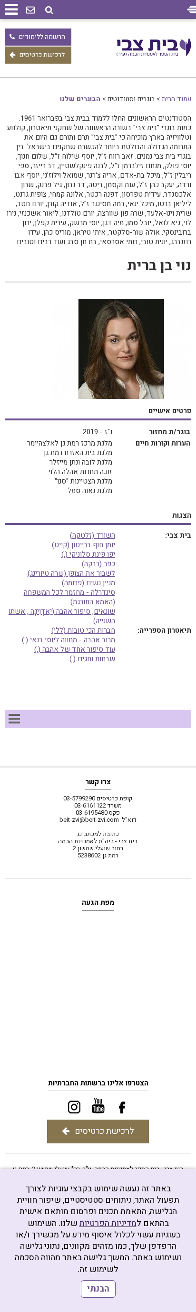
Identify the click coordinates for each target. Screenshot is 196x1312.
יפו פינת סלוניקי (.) (88, 554)
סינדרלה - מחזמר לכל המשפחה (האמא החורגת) (69, 597)
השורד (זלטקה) (92, 535)
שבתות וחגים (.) (92, 659)
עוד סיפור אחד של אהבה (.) (74, 649)
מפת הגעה (98, 902)
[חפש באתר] (49, 10)
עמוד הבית (176, 99)
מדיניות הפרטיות (108, 1223)
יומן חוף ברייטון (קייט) (83, 545)
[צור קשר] (30, 10)
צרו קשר (98, 782)
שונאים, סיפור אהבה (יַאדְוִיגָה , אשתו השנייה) (62, 616)
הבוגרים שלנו (80, 99)
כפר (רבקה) (98, 564)
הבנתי (98, 1289)
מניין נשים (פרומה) (88, 583)
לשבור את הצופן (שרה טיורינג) (71, 573)
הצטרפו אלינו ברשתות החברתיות (98, 1083)
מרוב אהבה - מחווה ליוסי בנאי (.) (68, 640)
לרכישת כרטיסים (42, 55)
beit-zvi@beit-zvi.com (89, 819)
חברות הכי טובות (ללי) (83, 630)
